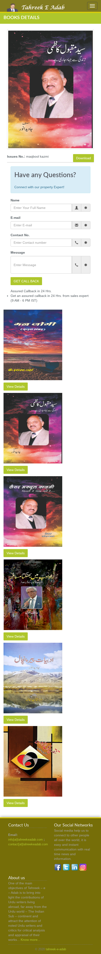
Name (15, 200)
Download (83, 158)
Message (18, 252)
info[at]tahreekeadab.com (25, 839)
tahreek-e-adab (56, 949)
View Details (16, 386)
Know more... (30, 940)
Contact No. (20, 235)
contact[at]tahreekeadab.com (28, 844)
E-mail (15, 218)
